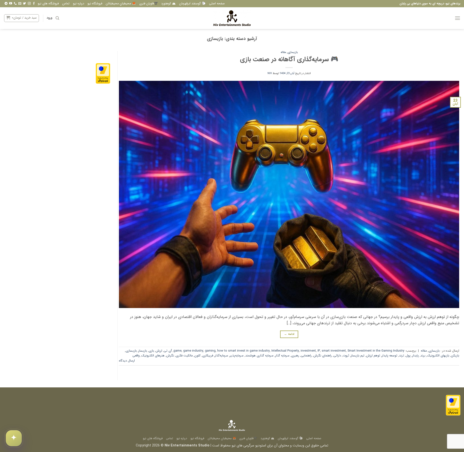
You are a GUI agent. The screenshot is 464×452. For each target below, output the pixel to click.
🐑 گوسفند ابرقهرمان (192, 3)
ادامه (289, 334)
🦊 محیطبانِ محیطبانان (121, 3)
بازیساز (142, 350)
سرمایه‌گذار (221, 355)
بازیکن (455, 355)
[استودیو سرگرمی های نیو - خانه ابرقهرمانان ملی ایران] (232, 18)
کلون (197, 355)
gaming (210, 350)
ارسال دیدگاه (127, 360)
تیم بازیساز (357, 355)
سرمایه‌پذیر (237, 355)
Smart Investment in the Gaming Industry (376, 350)
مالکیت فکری (184, 355)
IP (319, 350)
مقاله (283, 52)
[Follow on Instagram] (29, 3)
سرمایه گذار (282, 355)
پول (408, 355)
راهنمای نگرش (322, 355)
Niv (270, 73)
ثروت (346, 355)
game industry (193, 350)
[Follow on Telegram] (6, 3)
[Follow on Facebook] (33, 3)
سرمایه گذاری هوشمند (259, 355)
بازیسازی (293, 52)
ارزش (159, 350)
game (177, 350)
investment (308, 350)
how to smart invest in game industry (243, 350)
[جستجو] (57, 18)
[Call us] (15, 3)
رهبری (295, 355)
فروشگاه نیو (94, 3)
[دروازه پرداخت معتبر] (103, 73)
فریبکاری (207, 355)
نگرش (170, 355)
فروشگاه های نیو (48, 3)
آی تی (168, 350)
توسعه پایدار (389, 355)
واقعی (136, 355)
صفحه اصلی (217, 3)
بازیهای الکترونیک (438, 355)
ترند (401, 355)
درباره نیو (78, 3)
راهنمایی (306, 355)
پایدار (415, 355)
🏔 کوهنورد (168, 3)
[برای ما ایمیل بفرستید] (19, 3)
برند (422, 355)
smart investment (334, 350)
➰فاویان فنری (148, 3)
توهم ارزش (373, 355)
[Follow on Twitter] (24, 3)
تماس (66, 3)
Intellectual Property (285, 350)
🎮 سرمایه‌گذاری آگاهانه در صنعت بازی (289, 59)
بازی (151, 350)
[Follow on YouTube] (10, 3)
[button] (457, 18)
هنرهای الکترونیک (153, 355)
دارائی (337, 355)
